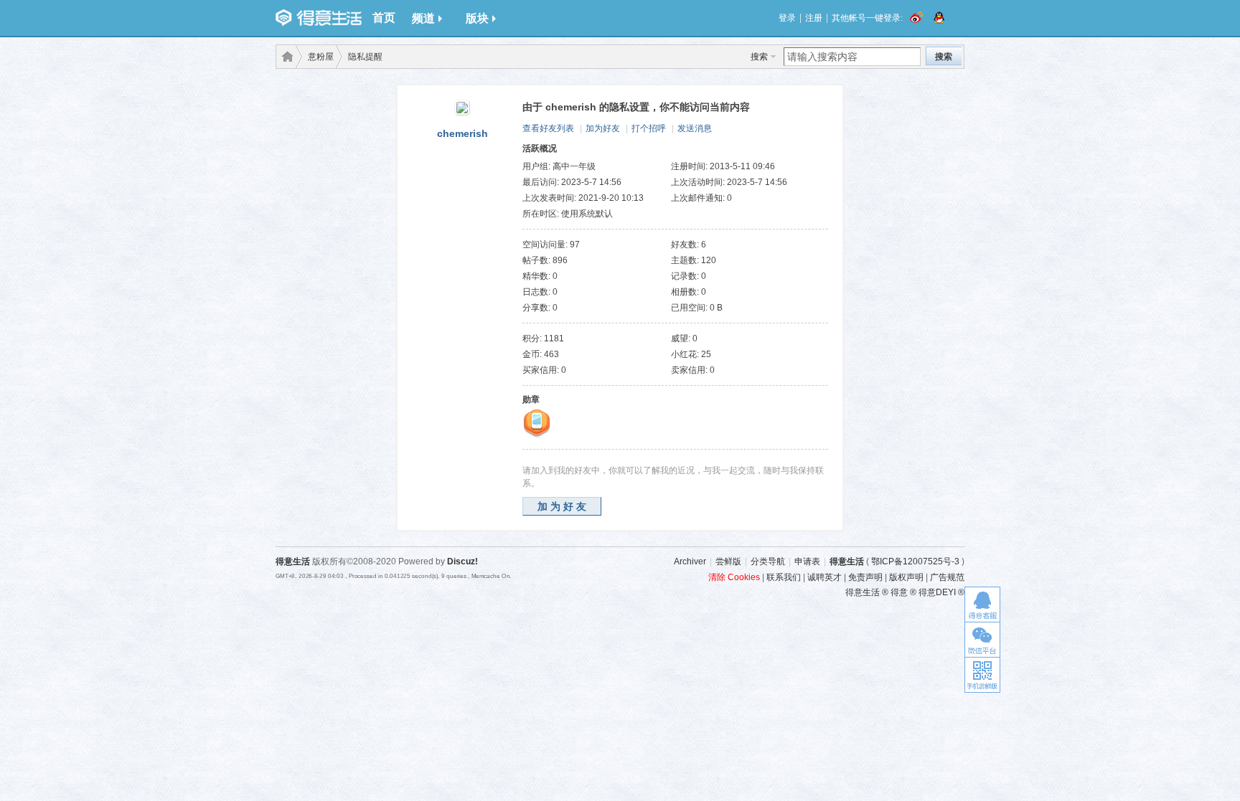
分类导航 (768, 561)
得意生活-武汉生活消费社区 (284, 56)
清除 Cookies (734, 577)
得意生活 (847, 561)
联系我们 (783, 577)
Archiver (690, 561)
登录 (787, 18)
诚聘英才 (824, 577)
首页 (383, 17)
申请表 (807, 561)
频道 (423, 18)
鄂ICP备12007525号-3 (915, 561)
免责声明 (865, 577)
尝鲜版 (728, 561)
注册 (813, 18)
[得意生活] (319, 18)
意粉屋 (321, 57)
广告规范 (947, 577)
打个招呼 (648, 128)
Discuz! (462, 561)
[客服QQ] (982, 604)
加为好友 (603, 128)
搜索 (759, 57)
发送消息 (694, 128)
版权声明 (906, 577)
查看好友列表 (548, 128)
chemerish (462, 133)
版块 (477, 18)
